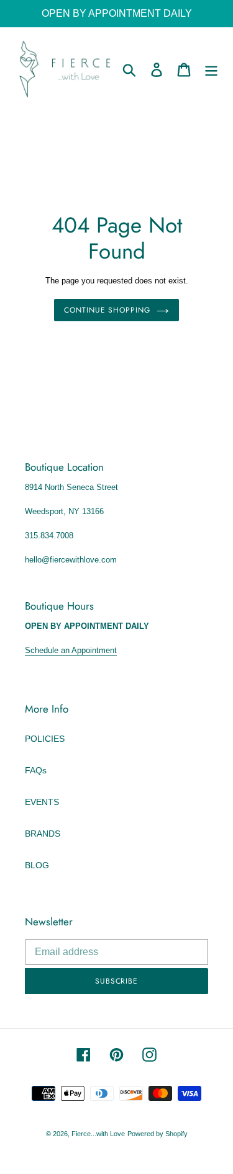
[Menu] (211, 69)
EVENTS (42, 802)
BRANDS (42, 833)
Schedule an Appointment (71, 650)
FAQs (36, 770)
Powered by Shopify (157, 1133)
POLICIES (45, 739)
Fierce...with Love (98, 1133)
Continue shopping (107, 310)
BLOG (37, 865)
